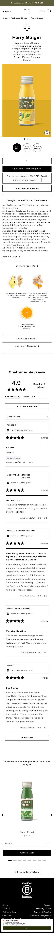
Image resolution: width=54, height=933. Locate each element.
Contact (6, 915)
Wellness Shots (19, 18)
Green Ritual (27, 832)
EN (42, 11)
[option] (27, 2)
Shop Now (27, 928)
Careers (48, 905)
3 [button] (30, 139)
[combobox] (43, 11)
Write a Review (33, 407)
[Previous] (3, 815)
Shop (5, 18)
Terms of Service (43, 912)
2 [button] (27, 139)
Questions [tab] (29, 397)
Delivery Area (9, 912)
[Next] (51, 815)
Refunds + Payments (41, 915)
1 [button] (24, 139)
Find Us (6, 908)
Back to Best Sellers (27, 872)
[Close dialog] (51, 920)
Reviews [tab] (12, 397)
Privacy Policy (44, 908)
